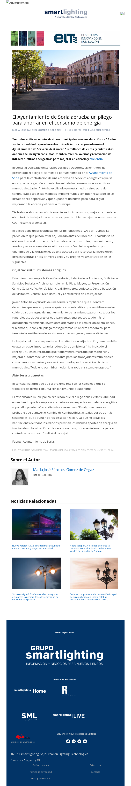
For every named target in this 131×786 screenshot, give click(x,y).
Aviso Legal (95, 765)
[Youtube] (85, 741)
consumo (72, 450)
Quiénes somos (40, 765)
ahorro (62, 450)
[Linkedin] (73, 741)
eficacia (82, 450)
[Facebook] (68, 741)
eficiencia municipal (97, 450)
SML (39, 760)
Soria (110, 450)
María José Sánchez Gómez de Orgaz (36, 130)
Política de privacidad (41, 771)
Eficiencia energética (96, 130)
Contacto (95, 771)
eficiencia (96, 159)
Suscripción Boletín (40, 778)
